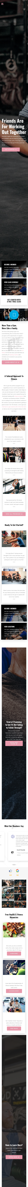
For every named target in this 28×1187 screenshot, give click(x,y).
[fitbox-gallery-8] (20, 904)
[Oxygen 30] (14, 495)
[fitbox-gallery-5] (8, 897)
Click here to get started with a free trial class (14, 407)
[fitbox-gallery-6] (20, 897)
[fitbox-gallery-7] (8, 904)
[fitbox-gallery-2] (20, 883)
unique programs (18, 396)
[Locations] (14, 286)
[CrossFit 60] (14, 463)
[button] (12, 864)
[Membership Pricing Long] (14, 269)
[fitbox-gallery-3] (8, 890)
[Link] (2, 4)
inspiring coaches (13, 355)
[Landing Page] (14, 548)
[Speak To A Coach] (14, 585)
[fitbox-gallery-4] (20, 890)
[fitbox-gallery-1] (8, 883)
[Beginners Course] (14, 431)
